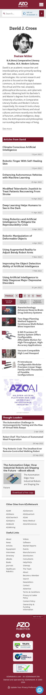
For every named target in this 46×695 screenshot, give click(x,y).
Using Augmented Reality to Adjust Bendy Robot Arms (19, 251)
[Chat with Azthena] (39, 690)
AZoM (8, 511)
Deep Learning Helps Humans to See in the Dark (22, 207)
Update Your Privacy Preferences (24, 687)
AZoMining (10, 527)
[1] (9, 310)
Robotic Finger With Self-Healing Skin (22, 162)
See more (7, 128)
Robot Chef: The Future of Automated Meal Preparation (23, 438)
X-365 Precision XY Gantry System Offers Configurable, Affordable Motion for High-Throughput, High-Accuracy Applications (30, 338)
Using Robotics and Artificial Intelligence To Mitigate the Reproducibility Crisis (20, 222)
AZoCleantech (12, 517)
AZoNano (10, 514)
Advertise (27, 588)
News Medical (29, 520)
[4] (9, 353)
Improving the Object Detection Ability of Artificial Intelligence (22, 265)
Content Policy (29, 601)
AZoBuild (10, 524)
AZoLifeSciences (30, 524)
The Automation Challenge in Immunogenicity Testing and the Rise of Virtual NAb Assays (23, 425)
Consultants (28, 559)
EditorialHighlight (23, 302)
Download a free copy (22, 492)
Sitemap (26, 565)
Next (39, 295)
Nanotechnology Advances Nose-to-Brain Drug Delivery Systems (30, 310)
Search (26, 579)
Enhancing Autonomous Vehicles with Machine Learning (22, 176)
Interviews (10, 552)
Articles (9, 546)
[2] (9, 321)
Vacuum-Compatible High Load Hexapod (29, 351)
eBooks (9, 559)
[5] (9, 365)
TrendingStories (8, 302)
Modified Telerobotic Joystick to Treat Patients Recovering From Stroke (22, 191)
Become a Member (31, 575)
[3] (9, 335)
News (8, 542)
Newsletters (28, 582)
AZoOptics (10, 520)
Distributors (28, 555)
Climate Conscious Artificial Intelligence (19, 148)
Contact (26, 585)
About (8, 539)
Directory (10, 555)
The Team (27, 569)
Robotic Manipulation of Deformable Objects (17, 237)
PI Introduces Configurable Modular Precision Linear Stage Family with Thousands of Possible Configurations (30, 368)
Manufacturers (29, 552)
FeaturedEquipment (37, 302)
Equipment (11, 549)
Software (27, 542)
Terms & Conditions (31, 592)
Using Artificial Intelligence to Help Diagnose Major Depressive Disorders (22, 280)
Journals (9, 565)
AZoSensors (28, 511)
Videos (26, 539)
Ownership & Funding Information (28, 607)
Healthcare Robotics (10, 570)
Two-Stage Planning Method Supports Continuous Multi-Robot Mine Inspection (30, 322)
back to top (37, 616)
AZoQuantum (28, 514)
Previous (9, 295)
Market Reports (29, 546)
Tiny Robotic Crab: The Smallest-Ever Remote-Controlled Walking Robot (22, 450)
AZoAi (25, 517)
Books (8, 562)
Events (26, 549)
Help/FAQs (27, 562)
